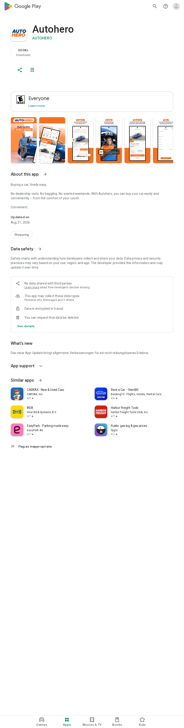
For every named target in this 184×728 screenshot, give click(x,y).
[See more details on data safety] (26, 326)
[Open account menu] (176, 6)
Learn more (36, 106)
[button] (24, 140)
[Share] (19, 70)
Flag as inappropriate (31, 446)
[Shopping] (22, 234)
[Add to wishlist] (32, 70)
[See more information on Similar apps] (40, 380)
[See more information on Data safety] (39, 249)
